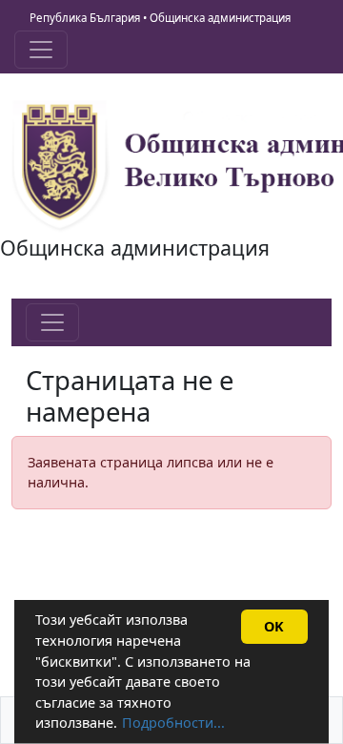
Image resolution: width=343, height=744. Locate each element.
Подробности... (173, 722)
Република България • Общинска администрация (160, 17)
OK (274, 626)
